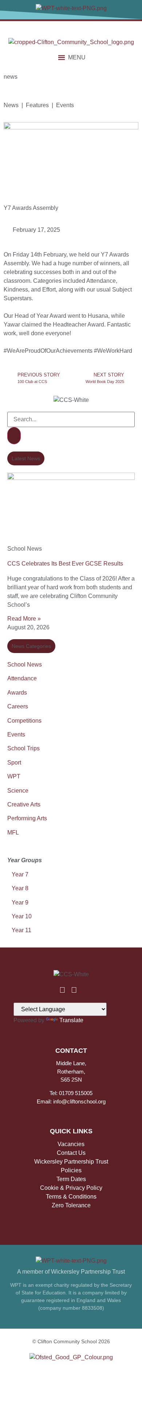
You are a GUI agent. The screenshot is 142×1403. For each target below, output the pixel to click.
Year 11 (21, 930)
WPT (13, 776)
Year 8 (20, 888)
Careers (17, 706)
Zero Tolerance (71, 1205)
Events (16, 734)
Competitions (24, 721)
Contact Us (71, 1153)
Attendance (22, 678)
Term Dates (71, 1179)
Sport (14, 762)
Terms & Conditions (71, 1196)
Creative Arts (23, 804)
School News (24, 664)
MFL (13, 832)
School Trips (23, 748)
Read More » (24, 618)
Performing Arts (27, 818)
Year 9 (20, 902)
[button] (77, 57)
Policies (71, 1170)
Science (17, 791)
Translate (71, 1020)
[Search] (14, 435)
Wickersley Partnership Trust (71, 1161)
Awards (17, 692)
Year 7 (19, 874)
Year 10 (22, 916)
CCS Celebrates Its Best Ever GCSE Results (65, 563)
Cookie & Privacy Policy (71, 1188)
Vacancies (71, 1144)
